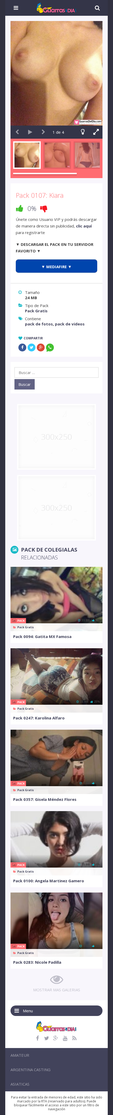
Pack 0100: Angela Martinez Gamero (48, 880)
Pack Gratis (36, 310)
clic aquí (84, 226)
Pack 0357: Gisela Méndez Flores (44, 799)
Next (43, 132)
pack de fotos (39, 323)
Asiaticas (20, 1084)
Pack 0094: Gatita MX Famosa (42, 636)
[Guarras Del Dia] (56, 7)
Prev (17, 132)
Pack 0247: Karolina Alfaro (39, 717)
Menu (28, 1010)
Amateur (20, 1055)
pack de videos (70, 323)
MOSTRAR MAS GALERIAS (56, 989)
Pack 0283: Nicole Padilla (37, 962)
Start (30, 132)
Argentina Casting (30, 1069)
